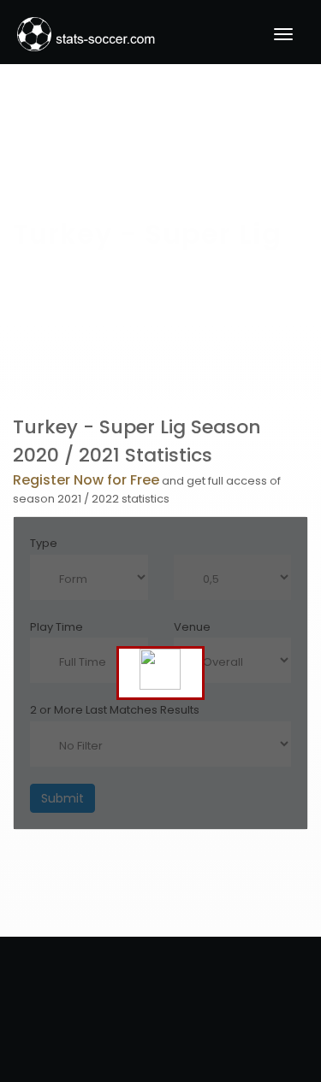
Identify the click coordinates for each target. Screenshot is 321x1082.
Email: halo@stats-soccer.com (160, 998)
